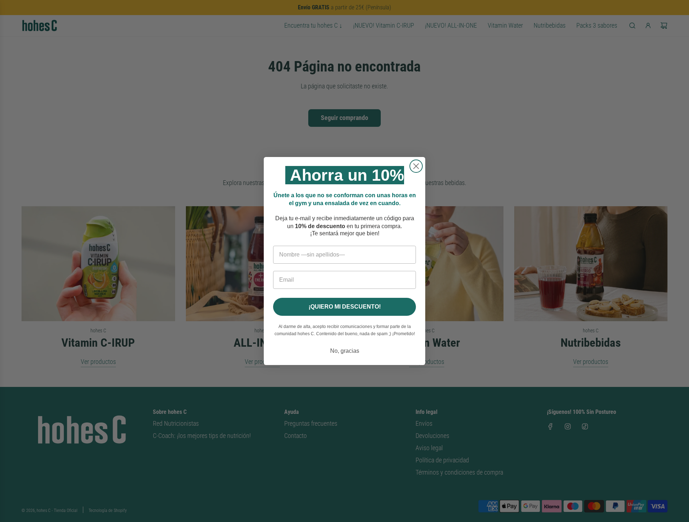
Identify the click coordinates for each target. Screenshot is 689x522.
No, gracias (344, 351)
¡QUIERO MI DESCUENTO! (345, 307)
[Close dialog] (416, 166)
